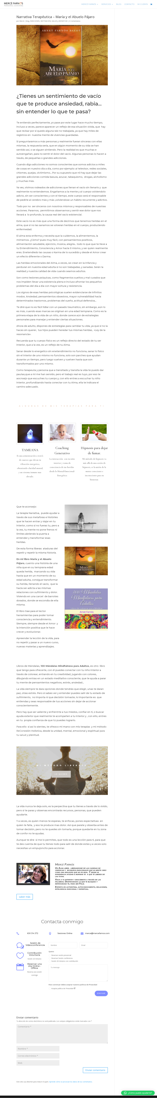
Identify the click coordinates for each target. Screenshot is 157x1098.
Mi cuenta (142, 4)
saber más (24, 896)
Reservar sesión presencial (61, 955)
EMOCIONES (35, 21)
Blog (118, 4)
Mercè (21, 21)
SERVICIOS (106, 4)
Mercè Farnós (88, 4)
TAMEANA (30, 450)
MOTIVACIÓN (46, 21)
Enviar (101, 993)
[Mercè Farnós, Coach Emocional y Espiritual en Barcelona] (33, 883)
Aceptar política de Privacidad (62, 988)
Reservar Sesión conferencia (62, 958)
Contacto (129, 4)
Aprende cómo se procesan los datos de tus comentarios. (70, 1082)
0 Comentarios (74, 21)
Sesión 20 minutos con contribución (64, 961)
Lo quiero (61, 774)
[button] (138, 1093)
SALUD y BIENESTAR (59, 21)
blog (27, 21)
